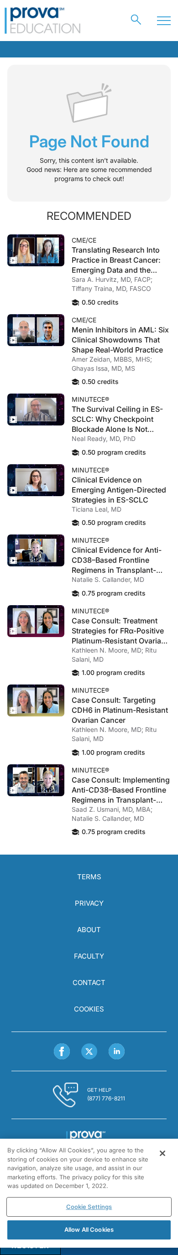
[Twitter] (89, 1051)
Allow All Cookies (89, 1229)
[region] (89, 1193)
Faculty (89, 956)
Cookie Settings (89, 1206)
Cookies (89, 1009)
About (89, 929)
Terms (89, 876)
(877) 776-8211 (106, 1098)
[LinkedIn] (117, 1051)
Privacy (89, 903)
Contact (89, 982)
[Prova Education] (43, 20)
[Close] (162, 1153)
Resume (35, 250)
